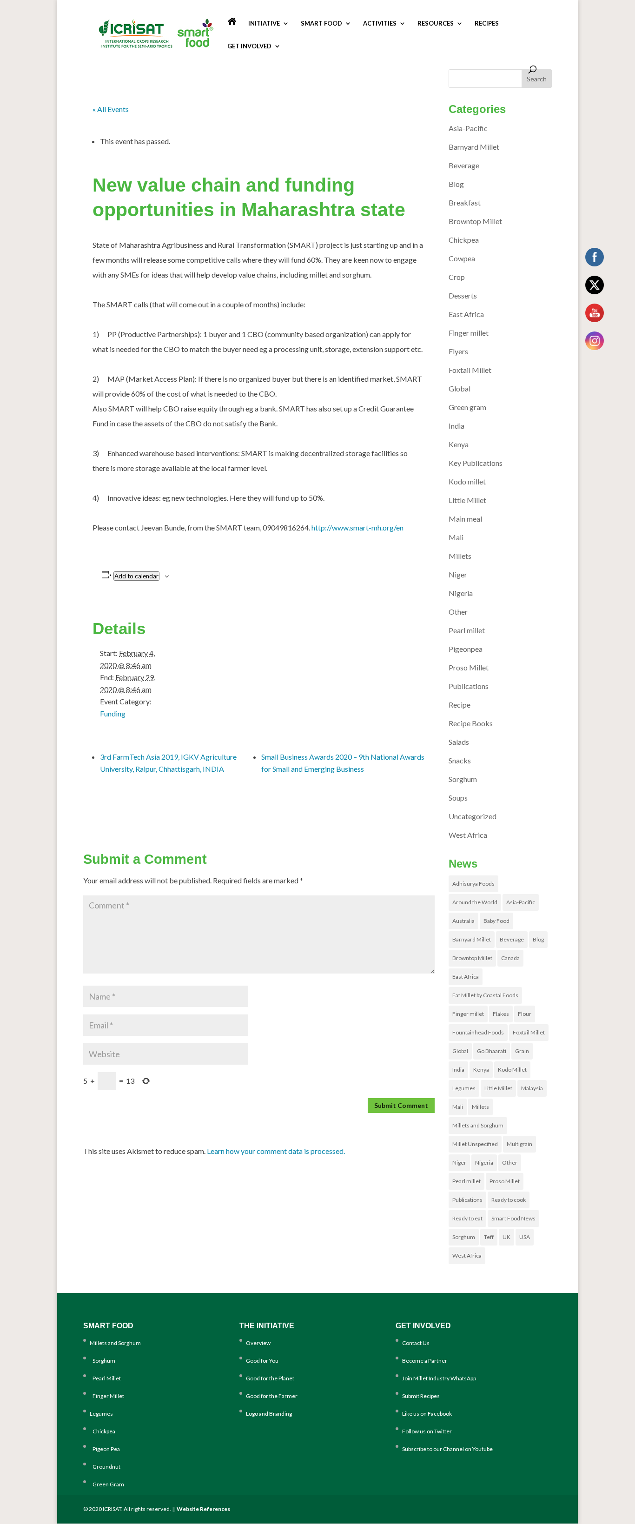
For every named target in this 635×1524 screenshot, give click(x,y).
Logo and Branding (269, 1413)
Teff (489, 1236)
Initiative (264, 23)
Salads (459, 741)
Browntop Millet (475, 221)
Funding (113, 713)
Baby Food (496, 920)
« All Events (111, 109)
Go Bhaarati (491, 1050)
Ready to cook (508, 1199)
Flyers (458, 351)
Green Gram (107, 1484)
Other (458, 611)
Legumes (464, 1088)
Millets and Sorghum (477, 1125)
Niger (458, 574)
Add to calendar (136, 576)
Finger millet (469, 332)
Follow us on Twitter (427, 1431)
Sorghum (463, 779)
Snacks (460, 760)
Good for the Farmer (272, 1395)
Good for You (262, 1360)
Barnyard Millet (474, 146)
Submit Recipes (421, 1395)
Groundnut (105, 1466)
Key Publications (476, 462)
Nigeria (461, 593)
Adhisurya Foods (473, 883)
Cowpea (462, 258)
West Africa (468, 834)
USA (524, 1236)
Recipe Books (471, 723)
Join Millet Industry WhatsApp (439, 1378)
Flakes (501, 1013)
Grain (522, 1050)
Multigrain (519, 1143)
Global (459, 388)
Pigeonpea (466, 648)
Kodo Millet (512, 1069)
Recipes (487, 23)
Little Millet (467, 500)
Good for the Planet (270, 1378)
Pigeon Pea (105, 1448)
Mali (456, 537)
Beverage (464, 165)
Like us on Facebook (427, 1413)
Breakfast (465, 202)
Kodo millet (467, 481)
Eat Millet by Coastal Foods (485, 995)
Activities (380, 23)
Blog (456, 183)
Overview (258, 1342)
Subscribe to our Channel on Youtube (447, 1448)
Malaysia (532, 1088)
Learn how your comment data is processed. (276, 1150)
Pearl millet (467, 630)
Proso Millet (469, 667)
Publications (469, 686)
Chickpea (464, 239)
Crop (457, 276)
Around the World (474, 902)
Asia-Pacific (468, 128)
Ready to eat (467, 1218)
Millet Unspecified (475, 1143)
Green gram (467, 407)
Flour (524, 1013)
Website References (203, 1508)
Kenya (459, 444)
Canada (510, 957)
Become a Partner (424, 1360)
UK (506, 1236)
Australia (463, 920)
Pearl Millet (105, 1378)
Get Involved (249, 46)
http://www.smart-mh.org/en (357, 527)
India (456, 425)
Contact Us (416, 1342)
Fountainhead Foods (478, 1032)
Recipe (459, 704)
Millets (460, 555)
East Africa (466, 314)
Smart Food (321, 23)
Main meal (465, 518)
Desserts (463, 295)
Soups (458, 797)
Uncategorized (472, 816)
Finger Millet (107, 1395)
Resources (435, 23)
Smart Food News (513, 1218)
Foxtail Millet (470, 369)
